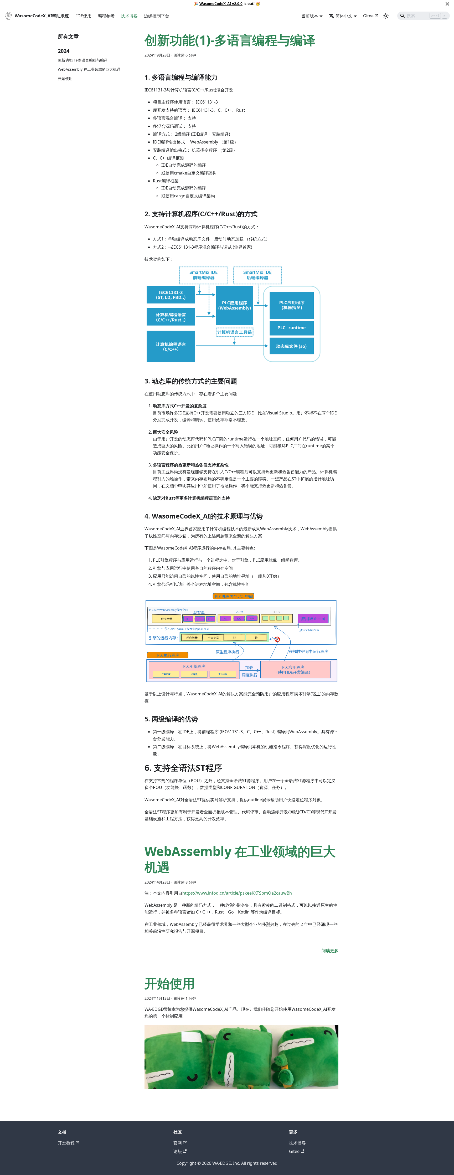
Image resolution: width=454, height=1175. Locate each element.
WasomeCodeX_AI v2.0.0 (221, 3)
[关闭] (447, 4)
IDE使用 (83, 16)
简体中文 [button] (344, 16)
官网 (177, 1143)
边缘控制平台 (156, 16)
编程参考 (106, 16)
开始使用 (65, 78)
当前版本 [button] (309, 16)
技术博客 (129, 16)
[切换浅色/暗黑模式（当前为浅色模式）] (385, 16)
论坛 (177, 1151)
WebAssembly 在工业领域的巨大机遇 (89, 69)
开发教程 (66, 1143)
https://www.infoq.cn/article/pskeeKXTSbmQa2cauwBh (237, 893)
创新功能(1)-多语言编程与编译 (82, 60)
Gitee (368, 16)
